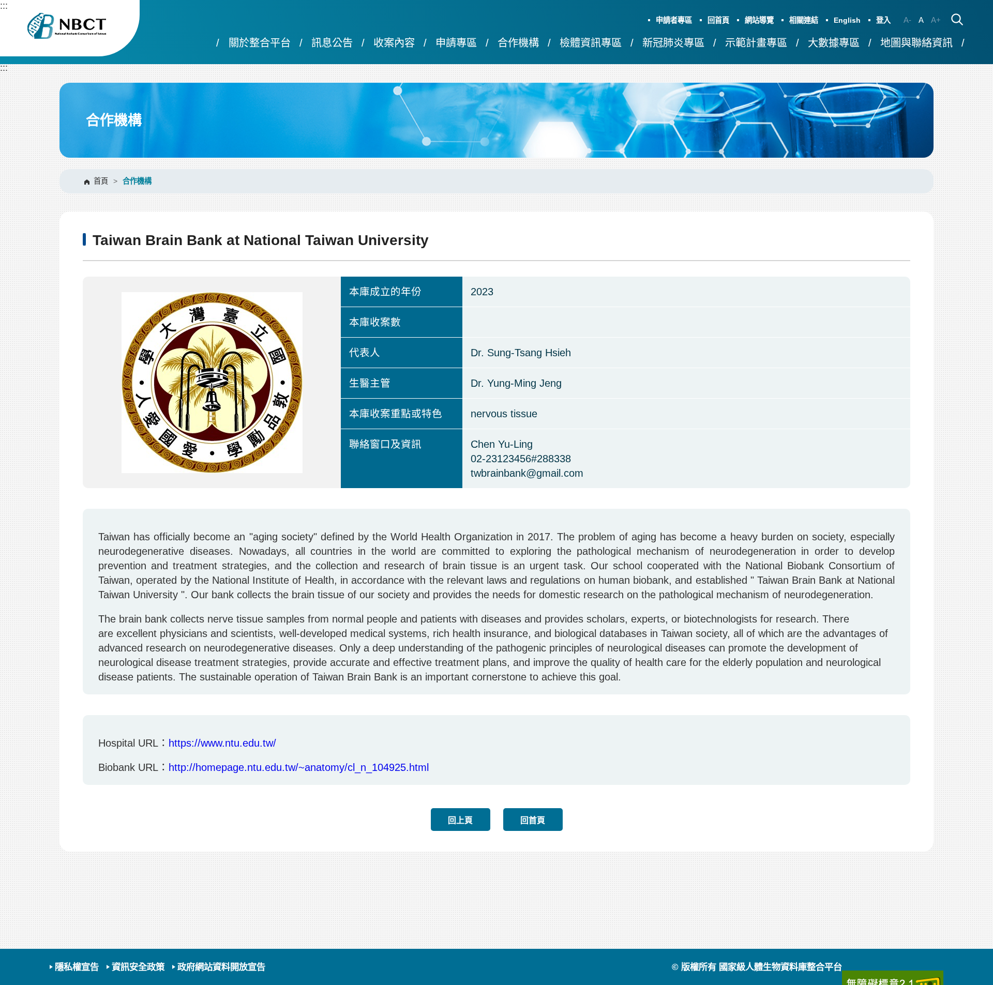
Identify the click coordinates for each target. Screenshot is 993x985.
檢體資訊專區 (591, 43)
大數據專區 (834, 43)
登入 (883, 20)
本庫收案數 (375, 322)
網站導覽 (759, 20)
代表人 (364, 352)
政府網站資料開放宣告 (221, 967)
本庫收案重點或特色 (395, 413)
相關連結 (803, 20)
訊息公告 (332, 43)
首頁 (101, 181)
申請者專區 (674, 20)
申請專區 (456, 43)
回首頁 (718, 20)
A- (907, 20)
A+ (936, 20)
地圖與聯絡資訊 (916, 43)
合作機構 (518, 43)
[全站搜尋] (957, 20)
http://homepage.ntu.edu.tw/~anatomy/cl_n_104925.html (299, 767)
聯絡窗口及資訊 (385, 444)
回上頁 (460, 820)
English (847, 20)
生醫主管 (369, 383)
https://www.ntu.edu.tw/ (222, 743)
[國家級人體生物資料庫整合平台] (70, 28)
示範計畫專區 (756, 43)
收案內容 (394, 43)
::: (4, 5)
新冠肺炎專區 (673, 43)
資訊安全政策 (138, 967)
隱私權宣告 (77, 967)
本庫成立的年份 (385, 291)
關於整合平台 (260, 43)
